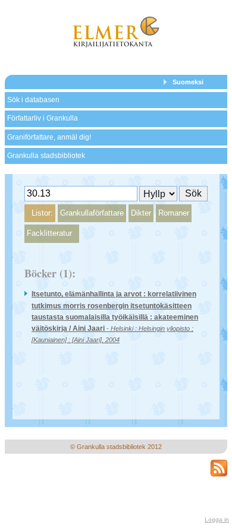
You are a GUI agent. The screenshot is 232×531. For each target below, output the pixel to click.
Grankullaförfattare (92, 212)
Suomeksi (188, 82)
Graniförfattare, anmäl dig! (49, 137)
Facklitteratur (49, 233)
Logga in (217, 519)
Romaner (173, 212)
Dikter (141, 212)
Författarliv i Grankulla (42, 118)
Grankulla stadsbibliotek (46, 155)
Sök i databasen (33, 100)
